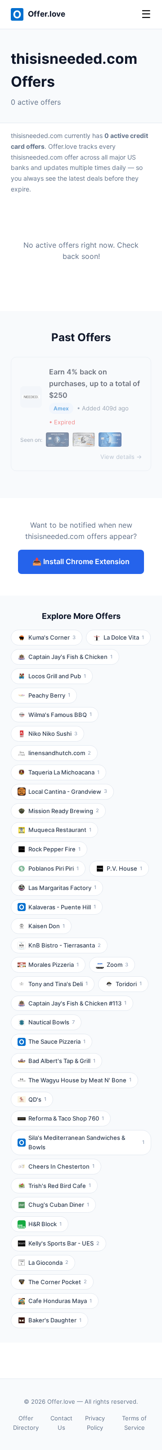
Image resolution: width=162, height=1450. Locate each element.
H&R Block (45, 1224)
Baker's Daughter (54, 1320)
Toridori (129, 983)
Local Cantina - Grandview (67, 791)
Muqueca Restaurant (59, 829)
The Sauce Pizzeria (57, 1041)
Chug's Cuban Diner (58, 1204)
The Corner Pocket (57, 1281)
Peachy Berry (49, 695)
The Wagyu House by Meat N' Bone (79, 1080)
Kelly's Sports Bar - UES (63, 1243)
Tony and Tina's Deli (58, 983)
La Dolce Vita (124, 637)
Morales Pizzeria (53, 964)
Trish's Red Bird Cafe (59, 1185)
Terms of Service (134, 1422)
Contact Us (61, 1422)
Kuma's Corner (52, 637)
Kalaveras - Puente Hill (62, 907)
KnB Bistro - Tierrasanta (64, 945)
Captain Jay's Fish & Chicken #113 (77, 1003)
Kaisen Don (46, 926)
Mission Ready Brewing (63, 810)
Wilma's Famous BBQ (60, 714)
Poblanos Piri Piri (53, 868)
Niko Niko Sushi (52, 733)
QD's (37, 1099)
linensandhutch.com (59, 752)
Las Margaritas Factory (62, 887)
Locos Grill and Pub (57, 676)
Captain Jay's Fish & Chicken (70, 656)
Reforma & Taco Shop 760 (66, 1118)
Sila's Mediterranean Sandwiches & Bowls (86, 1142)
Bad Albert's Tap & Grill (61, 1060)
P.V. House (124, 868)
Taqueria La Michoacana (63, 772)
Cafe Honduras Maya (60, 1300)
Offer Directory (26, 1422)
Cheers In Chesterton (61, 1166)
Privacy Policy (95, 1422)
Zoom (117, 964)
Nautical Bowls (51, 1022)
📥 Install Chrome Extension (81, 561)
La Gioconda (48, 1262)
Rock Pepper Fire (54, 849)
